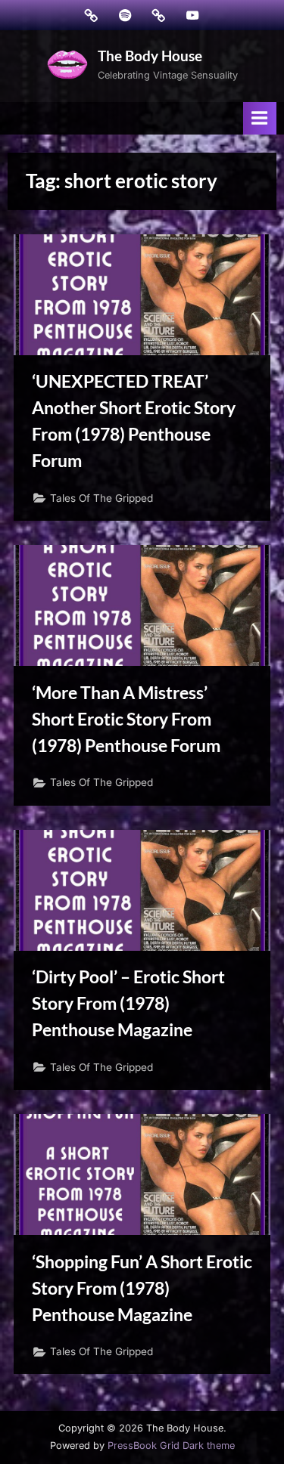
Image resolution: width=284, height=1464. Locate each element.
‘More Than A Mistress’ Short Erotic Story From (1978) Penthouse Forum (126, 719)
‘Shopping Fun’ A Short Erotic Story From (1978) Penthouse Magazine (142, 1288)
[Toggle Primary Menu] (259, 118)
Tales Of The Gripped (101, 498)
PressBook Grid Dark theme (171, 1445)
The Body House (150, 55)
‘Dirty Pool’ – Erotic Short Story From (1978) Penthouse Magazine (128, 1003)
